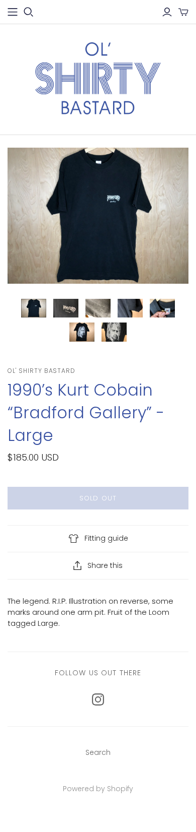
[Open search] (29, 12)
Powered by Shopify (98, 789)
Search (98, 752)
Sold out (97, 498)
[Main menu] (13, 12)
